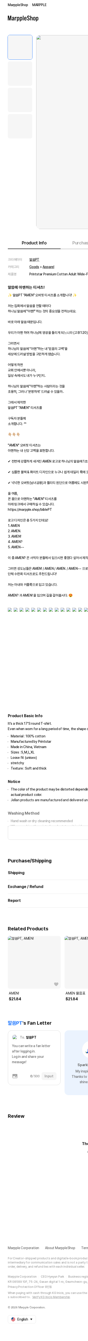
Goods (34, 267)
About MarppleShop (60, 1248)
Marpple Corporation (23, 1248)
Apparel (48, 267)
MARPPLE (39, 5)
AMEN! (14, 993)
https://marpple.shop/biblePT (30, 509)
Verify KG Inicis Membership (51, 1297)
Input (49, 1076)
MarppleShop (18, 5)
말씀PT (34, 259)
